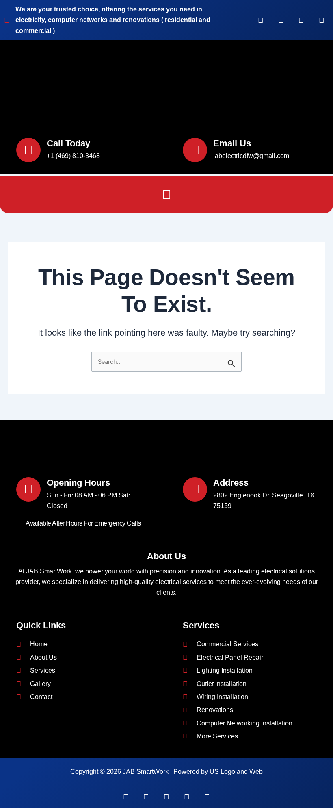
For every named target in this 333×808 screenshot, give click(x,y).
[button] (166, 195)
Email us (232, 143)
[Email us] (195, 150)
